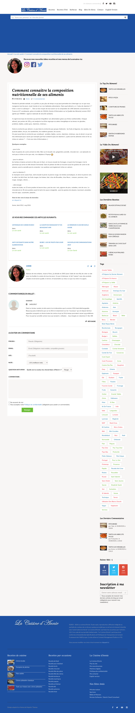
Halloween (114, 398)
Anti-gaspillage (107, 299)
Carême (104, 340)
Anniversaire (117, 295)
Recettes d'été (62, 9)
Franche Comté (107, 386)
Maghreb (115, 419)
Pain (103, 443)
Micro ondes (118, 427)
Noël (123, 435)
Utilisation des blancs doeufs (111, 501)
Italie (103, 410)
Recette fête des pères (56, 671)
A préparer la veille (108, 282)
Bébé (123, 315)
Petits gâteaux (107, 456)
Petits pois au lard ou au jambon (117, 216)
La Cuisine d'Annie (96, 661)
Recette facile (53, 666)
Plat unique (120, 456)
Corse (119, 361)
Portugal (104, 460)
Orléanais (117, 439)
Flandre (112, 382)
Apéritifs (119, 299)
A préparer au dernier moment (112, 274)
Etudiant (111, 377)
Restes (104, 472)
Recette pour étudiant (56, 663)
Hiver (103, 402)
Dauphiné (120, 365)
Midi (103, 431)
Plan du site (93, 663)
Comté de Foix (107, 353)
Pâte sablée (20, 673)
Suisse (116, 493)
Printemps (105, 464)
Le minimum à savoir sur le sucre (78, 226)
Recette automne (54, 689)
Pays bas (105, 452)
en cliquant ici (16, 200)
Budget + (105, 336)
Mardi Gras (113, 423)
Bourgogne (118, 328)
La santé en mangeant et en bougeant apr (51, 226)
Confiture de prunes (117, 107)
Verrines (104, 510)
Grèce (104, 398)
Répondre (91, 321)
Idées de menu (89, 9)
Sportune (93, 692)
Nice (115, 435)
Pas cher (105, 448)
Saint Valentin (115, 477)
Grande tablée (107, 270)
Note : (11, 362)
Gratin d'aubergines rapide (117, 135)
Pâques (112, 443)
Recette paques (53, 681)
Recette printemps (55, 684)
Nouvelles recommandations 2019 (80, 243)
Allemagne (105, 286)
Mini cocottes (113, 431)
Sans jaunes (119, 481)
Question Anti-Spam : (17, 370)
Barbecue (105, 315)
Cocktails (105, 348)
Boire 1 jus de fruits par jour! (51, 242)
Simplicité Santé (116, 485)
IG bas (112, 402)
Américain (105, 291)
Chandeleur (106, 344)
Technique (105, 497)
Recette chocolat (54, 669)
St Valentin (105, 493)
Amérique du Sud (119, 291)
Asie (114, 307)
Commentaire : (14, 377)
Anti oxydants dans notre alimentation (23, 243)
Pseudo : (12, 341)
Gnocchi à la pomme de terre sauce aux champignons (118, 226)
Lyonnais (105, 419)
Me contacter (94, 674)
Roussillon (114, 472)
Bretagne (105, 332)
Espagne (116, 373)
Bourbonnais (106, 328)
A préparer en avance (109, 278)
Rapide (104, 468)
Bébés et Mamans (95, 695)
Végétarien (114, 505)
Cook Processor (107, 361)
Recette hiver (53, 691)
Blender (112, 320)
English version (111, 9)
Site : (10, 355)
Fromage (120, 386)
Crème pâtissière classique (25, 680)
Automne (105, 311)
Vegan (104, 505)
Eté (103, 377)
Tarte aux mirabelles (117, 89)
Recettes (52, 9)
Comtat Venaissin (118, 348)
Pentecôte (116, 452)
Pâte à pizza (113, 97)
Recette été (52, 686)
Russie (104, 477)
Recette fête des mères (56, 674)
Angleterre (105, 295)
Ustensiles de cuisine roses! (23, 225)
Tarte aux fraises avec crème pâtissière (29, 687)
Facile (121, 377)
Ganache (113, 390)
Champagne (116, 340)
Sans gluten (106, 481)
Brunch (115, 332)
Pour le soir (116, 460)
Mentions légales (95, 669)
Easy (103, 369)
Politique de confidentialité (33, 404)
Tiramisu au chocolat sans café (117, 245)
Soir (103, 489)
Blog (80, 9)
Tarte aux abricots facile (116, 116)
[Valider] (126, 592)
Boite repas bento (108, 324)
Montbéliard (106, 435)
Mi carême (105, 427)
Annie (28, 99)
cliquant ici (105, 642)
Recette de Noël (54, 661)
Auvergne (116, 311)
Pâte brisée (113, 124)
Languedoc (113, 410)
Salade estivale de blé (117, 205)
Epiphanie (105, 373)
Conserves (120, 353)
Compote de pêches (22, 667)
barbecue (73, 9)
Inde (117, 406)
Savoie (104, 485)
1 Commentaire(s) (39, 99)
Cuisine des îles (107, 365)
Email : (11, 348)
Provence (116, 464)
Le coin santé (16, 230)
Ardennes (105, 307)
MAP (103, 423)
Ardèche (115, 303)
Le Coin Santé (72, 250)
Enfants (112, 369)
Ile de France (106, 406)
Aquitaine (105, 303)
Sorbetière (112, 489)
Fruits (104, 390)
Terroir (115, 497)
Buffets (115, 336)
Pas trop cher (117, 448)
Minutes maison (95, 689)
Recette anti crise (117, 468)
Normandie (105, 439)
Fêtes (104, 382)
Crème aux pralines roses (116, 254)
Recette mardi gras (55, 679)
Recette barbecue (54, 676)
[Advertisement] (67, 37)
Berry (103, 320)
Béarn (115, 315)
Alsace (116, 286)
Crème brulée (20, 661)
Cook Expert (106, 357)
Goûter (104, 394)
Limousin (105, 415)
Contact (100, 9)
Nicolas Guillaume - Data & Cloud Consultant (104, 697)
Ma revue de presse (96, 666)
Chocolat (117, 344)
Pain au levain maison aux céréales (117, 235)
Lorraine (115, 415)
